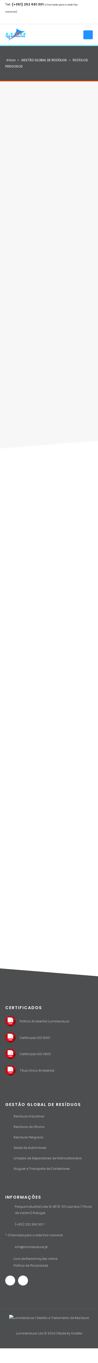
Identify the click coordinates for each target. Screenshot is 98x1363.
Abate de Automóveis (30, 1148)
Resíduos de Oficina (29, 1127)
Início (11, 60)
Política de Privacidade (31, 1266)
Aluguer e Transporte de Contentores (42, 1169)
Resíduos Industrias (29, 1116)
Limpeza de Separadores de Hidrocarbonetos (48, 1158)
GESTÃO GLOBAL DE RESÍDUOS (44, 60)
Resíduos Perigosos (28, 1137)
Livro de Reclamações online (35, 1259)
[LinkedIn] (18, 19)
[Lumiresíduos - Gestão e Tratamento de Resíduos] (15, 34)
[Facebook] (9, 19)
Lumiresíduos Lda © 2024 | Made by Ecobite (49, 1333)
